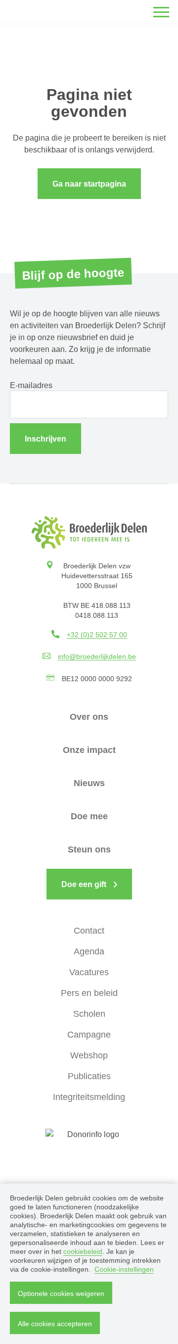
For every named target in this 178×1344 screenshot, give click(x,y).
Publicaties (89, 1076)
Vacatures (89, 972)
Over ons (89, 717)
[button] (161, 12)
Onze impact (89, 750)
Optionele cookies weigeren (61, 1293)
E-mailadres (31, 385)
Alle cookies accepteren (55, 1324)
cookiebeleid (82, 1251)
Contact (89, 931)
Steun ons (89, 849)
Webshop (89, 1055)
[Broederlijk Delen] (89, 532)
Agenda (89, 951)
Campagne (89, 1035)
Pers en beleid (89, 993)
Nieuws (89, 783)
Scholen (89, 1014)
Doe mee (89, 816)
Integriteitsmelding (89, 1097)
